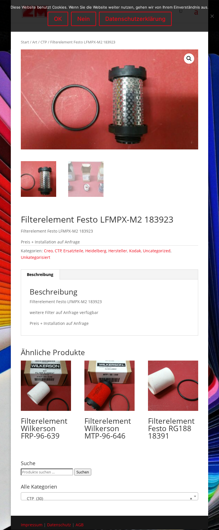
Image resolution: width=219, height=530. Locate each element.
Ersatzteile (73, 250)
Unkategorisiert (35, 257)
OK (58, 18)
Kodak (135, 250)
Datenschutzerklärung (135, 18)
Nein (83, 18)
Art (34, 42)
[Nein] (212, 16)
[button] (189, 58)
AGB (80, 524)
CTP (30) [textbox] (107, 498)
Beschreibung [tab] (40, 274)
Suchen (82, 472)
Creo (48, 250)
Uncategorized (157, 250)
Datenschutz (59, 524)
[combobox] (109, 496)
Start (25, 42)
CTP (43, 42)
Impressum (31, 524)
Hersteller (117, 250)
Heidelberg (95, 250)
